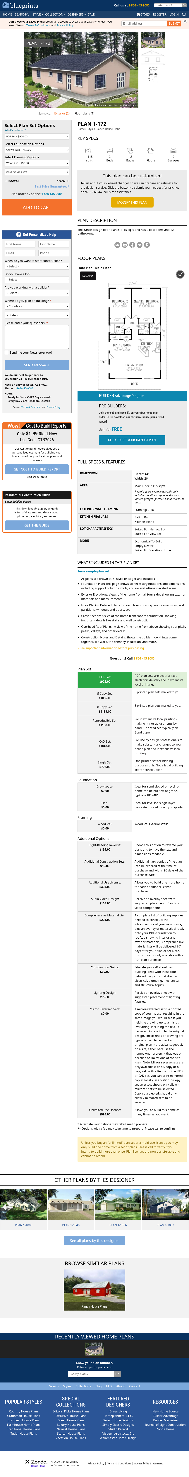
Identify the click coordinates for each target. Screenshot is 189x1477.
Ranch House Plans (108, 129)
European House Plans (23, 1420)
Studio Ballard (118, 1429)
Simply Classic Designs (118, 1425)
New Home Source (165, 1411)
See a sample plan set (93, 571)
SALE (91, 14)
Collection (54, 14)
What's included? (15, 130)
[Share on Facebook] (132, 245)
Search (54, 1386)
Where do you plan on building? (28, 301)
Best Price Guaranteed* (52, 186)
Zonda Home (165, 1429)
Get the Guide (37, 525)
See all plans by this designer (94, 1240)
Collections (83, 1386)
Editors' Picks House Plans (71, 1411)
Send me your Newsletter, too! (31, 352)
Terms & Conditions (38, 25)
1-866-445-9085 (51, 194)
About (120, 1386)
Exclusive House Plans (71, 1416)
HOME (7, 14)
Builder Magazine (165, 1420)
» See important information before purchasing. (111, 648)
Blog (98, 1386)
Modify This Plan (132, 202)
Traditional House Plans (23, 1429)
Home (81, 129)
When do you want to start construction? (33, 261)
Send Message (37, 365)
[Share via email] (117, 245)
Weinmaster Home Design (118, 1438)
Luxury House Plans (71, 1425)
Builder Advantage (165, 1416)
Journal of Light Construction (165, 1425)
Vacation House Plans (71, 1438)
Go (184, 5)
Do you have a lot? (17, 274)
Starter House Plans (71, 1434)
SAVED (145, 14)
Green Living (118, 1411)
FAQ (109, 1386)
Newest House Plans (71, 1429)
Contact (134, 1386)
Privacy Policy (65, 25)
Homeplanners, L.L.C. (118, 1416)
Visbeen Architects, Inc (118, 1434)
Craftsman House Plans (23, 1416)
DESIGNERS (76, 14)
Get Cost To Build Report (37, 469)
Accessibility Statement (148, 1463)
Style (37, 14)
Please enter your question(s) (26, 323)
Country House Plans (23, 1411)
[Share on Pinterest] (147, 245)
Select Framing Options (22, 157)
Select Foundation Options (24, 144)
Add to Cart (37, 207)
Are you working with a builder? (27, 287)
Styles (67, 1386)
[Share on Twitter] (139, 245)
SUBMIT (174, 23)
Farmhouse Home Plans (23, 1425)
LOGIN (174, 14)
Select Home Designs (118, 1420)
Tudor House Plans (24, 1434)
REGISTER (159, 14)
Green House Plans (71, 1420)
